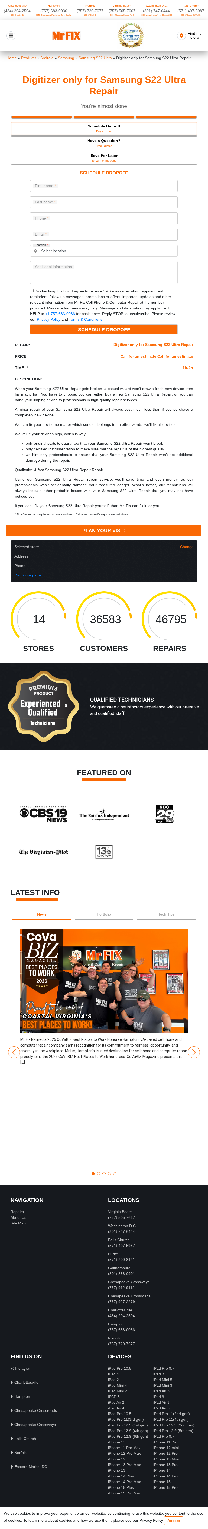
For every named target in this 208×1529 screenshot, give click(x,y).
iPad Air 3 (161, 1391)
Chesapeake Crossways (129, 1282)
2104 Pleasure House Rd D (122, 15)
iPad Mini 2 (117, 1391)
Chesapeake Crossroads (129, 1296)
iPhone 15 (162, 1482)
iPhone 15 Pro (165, 1487)
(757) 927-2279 (121, 1302)
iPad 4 (113, 1374)
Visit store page (27, 575)
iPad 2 (113, 1380)
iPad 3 (158, 1374)
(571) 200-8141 (121, 1259)
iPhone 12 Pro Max (124, 1453)
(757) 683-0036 (53, 11)
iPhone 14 (162, 1470)
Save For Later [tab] (104, 157)
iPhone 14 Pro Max (124, 1482)
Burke (113, 1254)
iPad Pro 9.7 (163, 1368)
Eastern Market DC (30, 1466)
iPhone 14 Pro (165, 1476)
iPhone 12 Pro (165, 1453)
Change (187, 547)
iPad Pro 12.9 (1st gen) (128, 1425)
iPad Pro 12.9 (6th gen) (128, 1436)
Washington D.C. (156, 5)
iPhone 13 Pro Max (124, 1465)
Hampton (54, 5)
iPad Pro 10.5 (119, 1368)
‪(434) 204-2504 (17, 11)
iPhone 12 (116, 1459)
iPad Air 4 (116, 1408)
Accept (173, 1520)
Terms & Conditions (85, 319)
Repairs (17, 1212)
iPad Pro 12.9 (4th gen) (128, 1431)
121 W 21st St (90, 15)
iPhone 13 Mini (166, 1459)
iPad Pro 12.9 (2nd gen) (173, 1425)
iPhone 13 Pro (165, 1465)
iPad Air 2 (116, 1402)
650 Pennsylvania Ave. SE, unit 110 (156, 15)
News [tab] (42, 914)
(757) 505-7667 (122, 11)
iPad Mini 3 (162, 1385)
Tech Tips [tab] (166, 914)
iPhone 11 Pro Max (124, 1448)
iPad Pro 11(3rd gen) (126, 1419)
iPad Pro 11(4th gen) (171, 1419)
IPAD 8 (114, 1397)
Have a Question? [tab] (104, 143)
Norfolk (90, 5)
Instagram (23, 1368)
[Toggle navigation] (10, 35)
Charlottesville (17, 5)
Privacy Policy (48, 319)
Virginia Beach (122, 5)
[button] (104, 1048)
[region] (104, 712)
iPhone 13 (116, 1470)
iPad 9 (158, 1397)
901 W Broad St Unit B (191, 15)
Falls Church (191, 5)
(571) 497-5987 (190, 11)
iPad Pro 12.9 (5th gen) (173, 1431)
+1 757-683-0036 (60, 314)
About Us (18, 1217)
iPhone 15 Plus (121, 1487)
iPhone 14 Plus (121, 1476)
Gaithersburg (119, 1268)
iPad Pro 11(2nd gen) (171, 1414)
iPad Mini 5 (162, 1380)
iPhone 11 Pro (165, 1442)
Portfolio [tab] (104, 914)
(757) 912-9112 (121, 1287)
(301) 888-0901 (121, 1273)
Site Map (18, 1223)
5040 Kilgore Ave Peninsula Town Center (54, 15)
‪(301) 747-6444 (156, 11)
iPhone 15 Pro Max (124, 1493)
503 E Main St (17, 15)
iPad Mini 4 (117, 1385)
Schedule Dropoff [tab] (104, 128)
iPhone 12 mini (166, 1448)
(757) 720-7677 (90, 11)
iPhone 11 (116, 1442)
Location (41, 245)
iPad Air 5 (161, 1408)
